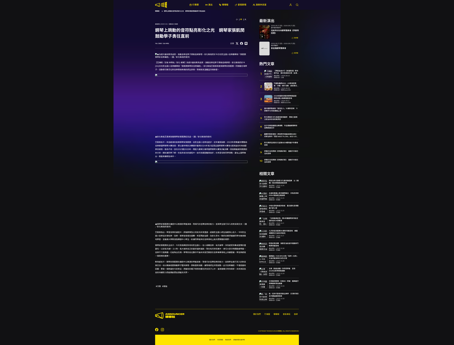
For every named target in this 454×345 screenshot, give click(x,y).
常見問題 (220, 340)
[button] (295, 37)
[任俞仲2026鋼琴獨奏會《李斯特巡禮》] (264, 32)
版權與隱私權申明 (239, 340)
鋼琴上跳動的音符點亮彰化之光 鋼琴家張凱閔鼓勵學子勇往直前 (184, 11)
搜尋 (296, 314)
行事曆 (267, 314)
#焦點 (164, 286)
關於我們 (257, 314)
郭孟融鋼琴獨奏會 (278, 48)
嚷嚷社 (161, 5)
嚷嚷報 (157, 11)
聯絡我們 (228, 340)
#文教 (158, 286)
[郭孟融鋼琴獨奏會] (264, 48)
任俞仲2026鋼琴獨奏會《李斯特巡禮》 (285, 31)
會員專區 (286, 314)
